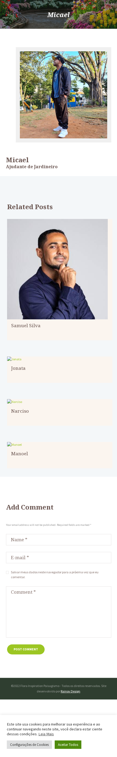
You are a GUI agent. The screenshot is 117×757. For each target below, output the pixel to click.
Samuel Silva (26, 325)
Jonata (18, 368)
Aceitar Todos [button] (68, 744)
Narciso (20, 411)
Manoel (19, 453)
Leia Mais (46, 733)
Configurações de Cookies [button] (29, 744)
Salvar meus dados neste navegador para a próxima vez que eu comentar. (54, 574)
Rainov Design (70, 691)
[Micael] (63, 94)
